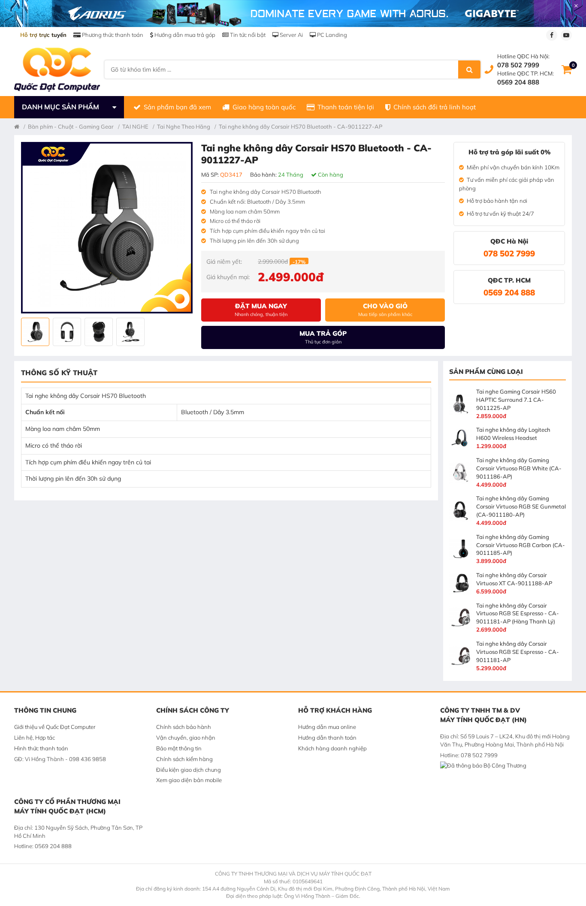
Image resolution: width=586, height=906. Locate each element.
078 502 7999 (518, 65)
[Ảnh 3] (99, 332)
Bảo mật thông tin (179, 748)
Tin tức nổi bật (247, 34)
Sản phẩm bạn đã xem (177, 107)
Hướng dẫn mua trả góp (184, 34)
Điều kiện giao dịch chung (188, 769)
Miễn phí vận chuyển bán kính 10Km (513, 167)
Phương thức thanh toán (112, 34)
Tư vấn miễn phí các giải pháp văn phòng (506, 184)
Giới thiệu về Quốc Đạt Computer (55, 726)
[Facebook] (551, 35)
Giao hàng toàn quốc (264, 107)
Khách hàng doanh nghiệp (332, 748)
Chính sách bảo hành (183, 726)
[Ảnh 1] (35, 332)
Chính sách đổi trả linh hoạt (434, 107)
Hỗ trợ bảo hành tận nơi (497, 200)
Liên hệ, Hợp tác (34, 737)
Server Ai (290, 34)
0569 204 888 (518, 82)
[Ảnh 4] (130, 332)
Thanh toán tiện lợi (345, 107)
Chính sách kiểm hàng (184, 759)
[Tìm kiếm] (469, 69)
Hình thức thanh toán (41, 748)
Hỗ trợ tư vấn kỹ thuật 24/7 (500, 213)
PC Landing (331, 34)
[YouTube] (566, 35)
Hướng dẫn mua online (327, 726)
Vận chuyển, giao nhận (185, 737)
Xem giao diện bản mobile (189, 780)
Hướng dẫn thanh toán (327, 737)
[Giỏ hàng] (567, 69)
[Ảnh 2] (67, 332)
